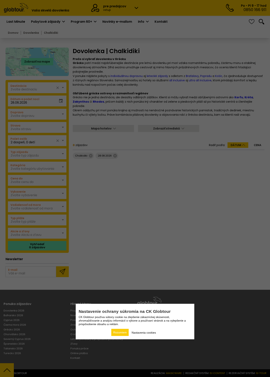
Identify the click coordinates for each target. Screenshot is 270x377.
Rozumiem (120, 332)
